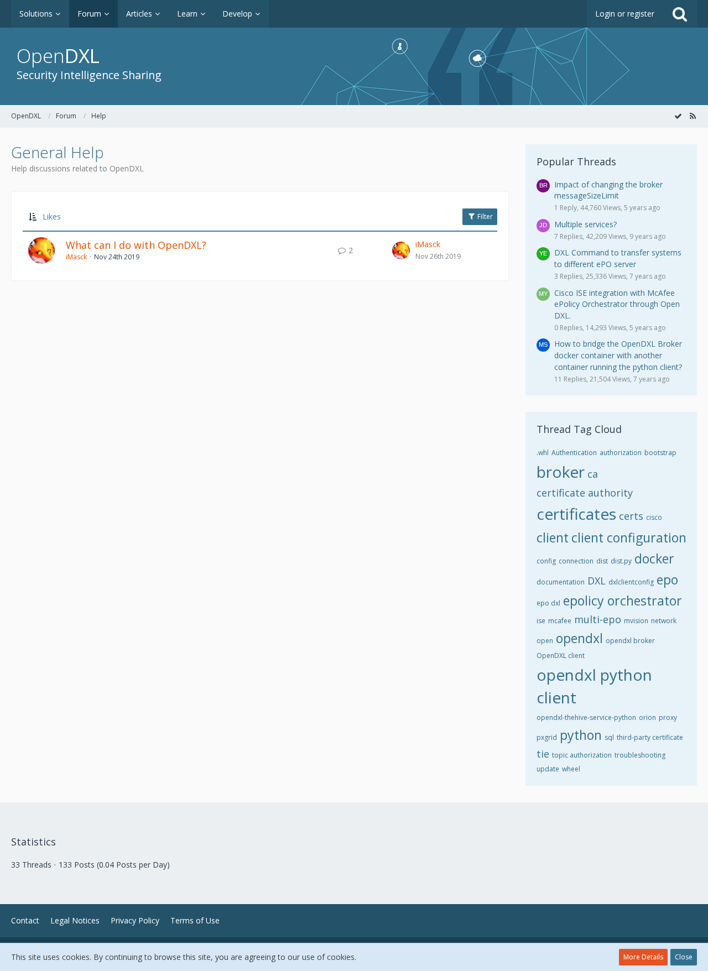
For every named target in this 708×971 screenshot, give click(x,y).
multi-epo (597, 619)
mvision (636, 620)
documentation (561, 582)
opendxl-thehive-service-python (586, 717)
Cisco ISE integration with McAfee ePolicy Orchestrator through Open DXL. (617, 304)
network (663, 620)
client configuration (628, 537)
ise (541, 620)
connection (576, 561)
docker (654, 558)
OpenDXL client (561, 655)
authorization (621, 452)
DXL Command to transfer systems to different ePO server (617, 258)
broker (561, 471)
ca (592, 474)
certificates (576, 513)
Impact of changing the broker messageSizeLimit (608, 190)
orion (647, 717)
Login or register (624, 13)
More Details (643, 957)
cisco (654, 517)
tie (543, 753)
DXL (596, 580)
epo (667, 579)
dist (602, 561)
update (548, 769)
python (581, 735)
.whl (543, 452)
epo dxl (548, 603)
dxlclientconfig (631, 582)
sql (609, 737)
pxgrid (547, 737)
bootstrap (660, 452)
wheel (571, 769)
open (545, 640)
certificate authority (585, 492)
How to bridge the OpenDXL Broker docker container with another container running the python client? (618, 355)
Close (684, 957)
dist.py (621, 561)
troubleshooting (640, 755)
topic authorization (582, 755)
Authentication (574, 452)
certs (631, 516)
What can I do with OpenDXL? (136, 245)
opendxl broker (630, 640)
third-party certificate (650, 737)
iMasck (76, 257)
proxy (668, 717)
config (546, 561)
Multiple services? (585, 224)
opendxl (579, 638)
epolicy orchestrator (622, 600)
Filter (484, 216)
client (553, 537)
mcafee (559, 620)
